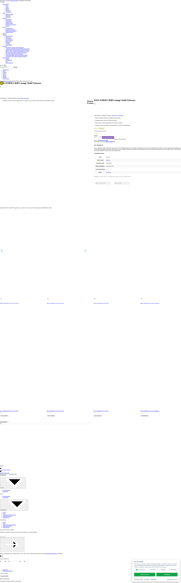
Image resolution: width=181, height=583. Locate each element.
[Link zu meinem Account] (3, 66)
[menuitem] (92, 8)
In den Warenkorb (108, 137)
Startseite (2, 81)
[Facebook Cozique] (2, 556)
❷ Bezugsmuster (118, 183)
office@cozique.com (4, 473)
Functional (153, 569)
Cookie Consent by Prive (172, 579)
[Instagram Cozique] (1, 556)
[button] (114, 138)
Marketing (173, 569)
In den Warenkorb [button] (4, 415)
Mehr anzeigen (4, 421)
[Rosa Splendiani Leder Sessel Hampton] (160, 356)
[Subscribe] (12, 545)
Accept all (167, 574)
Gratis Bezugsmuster (13, 0)
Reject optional (145, 574)
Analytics (163, 569)
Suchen (15, 67)
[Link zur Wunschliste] (1, 66)
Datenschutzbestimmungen (51, 553)
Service (2, 487)
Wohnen (8, 81)
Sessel (11, 81)
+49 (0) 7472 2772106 (5, 470)
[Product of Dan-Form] (5, 87)
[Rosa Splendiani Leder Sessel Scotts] (67, 356)
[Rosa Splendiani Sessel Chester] (113, 356)
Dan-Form (26, 98)
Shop (5, 81)
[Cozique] (2, 1)
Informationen (3, 509)
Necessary (142, 569)
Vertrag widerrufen (4, 576)
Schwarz (108, 160)
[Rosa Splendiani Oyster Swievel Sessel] (20, 356)
